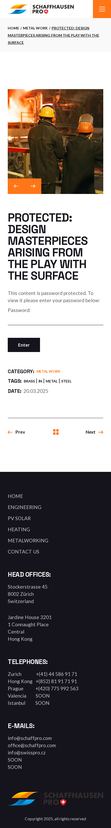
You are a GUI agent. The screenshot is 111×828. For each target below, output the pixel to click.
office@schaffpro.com (32, 745)
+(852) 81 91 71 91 (55, 681)
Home (15, 496)
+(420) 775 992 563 (55, 688)
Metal (52, 381)
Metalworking (28, 540)
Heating (19, 529)
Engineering (24, 507)
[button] (16, 186)
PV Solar (19, 518)
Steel (66, 381)
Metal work (48, 371)
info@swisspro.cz (27, 752)
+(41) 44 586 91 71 (56, 674)
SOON (41, 696)
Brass (29, 381)
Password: (19, 310)
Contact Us (23, 551)
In (40, 381)
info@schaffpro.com (30, 738)
